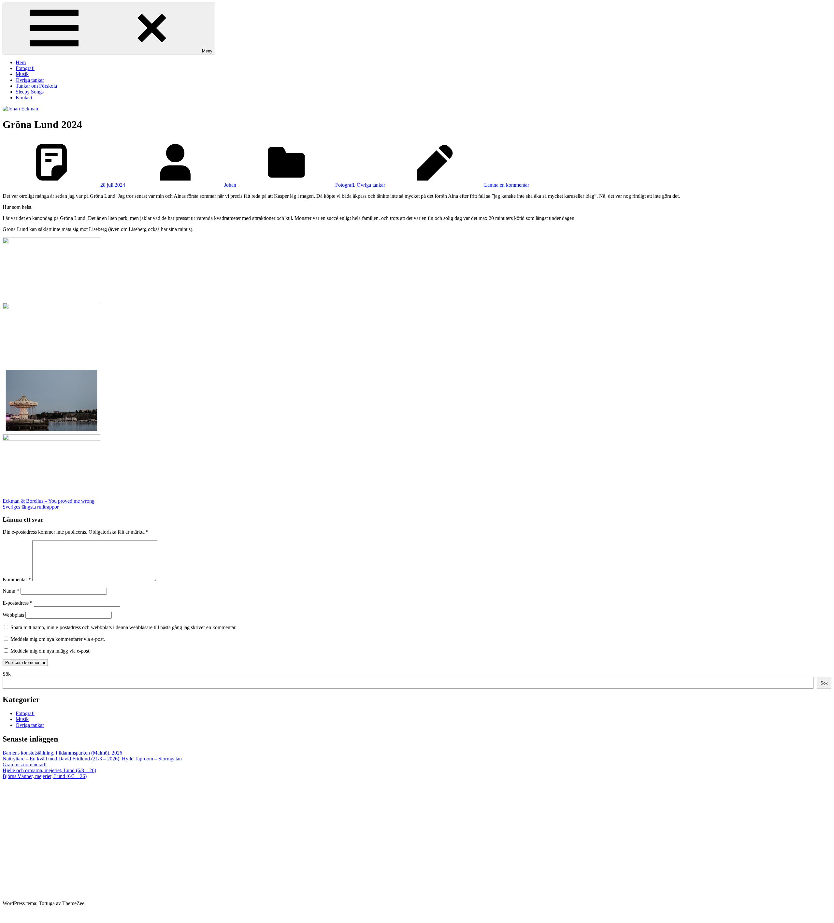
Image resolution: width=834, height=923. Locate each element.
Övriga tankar (30, 80)
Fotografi (25, 68)
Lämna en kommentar (506, 185)
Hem (21, 62)
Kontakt (24, 97)
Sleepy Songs (30, 91)
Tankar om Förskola (36, 86)
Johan (230, 185)
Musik (22, 74)
